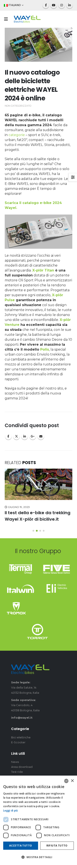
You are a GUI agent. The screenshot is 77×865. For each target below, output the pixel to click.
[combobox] (66, 781)
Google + (33, 436)
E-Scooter (18, 742)
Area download (22, 766)
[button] (7, 19)
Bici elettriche (21, 737)
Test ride (17, 771)
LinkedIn (24, 436)
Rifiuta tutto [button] (57, 845)
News (15, 762)
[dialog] (38, 820)
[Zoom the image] (20, 566)
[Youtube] (53, 5)
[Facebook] (46, 5)
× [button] (72, 780)
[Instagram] (61, 5)
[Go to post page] (39, 484)
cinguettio (16, 436)
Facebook (8, 436)
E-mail (41, 436)
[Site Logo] (27, 19)
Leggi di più (10, 810)
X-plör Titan (43, 270)
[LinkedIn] (69, 5)
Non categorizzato (18, 105)
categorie (17, 135)
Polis (44, 349)
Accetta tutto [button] (20, 845)
